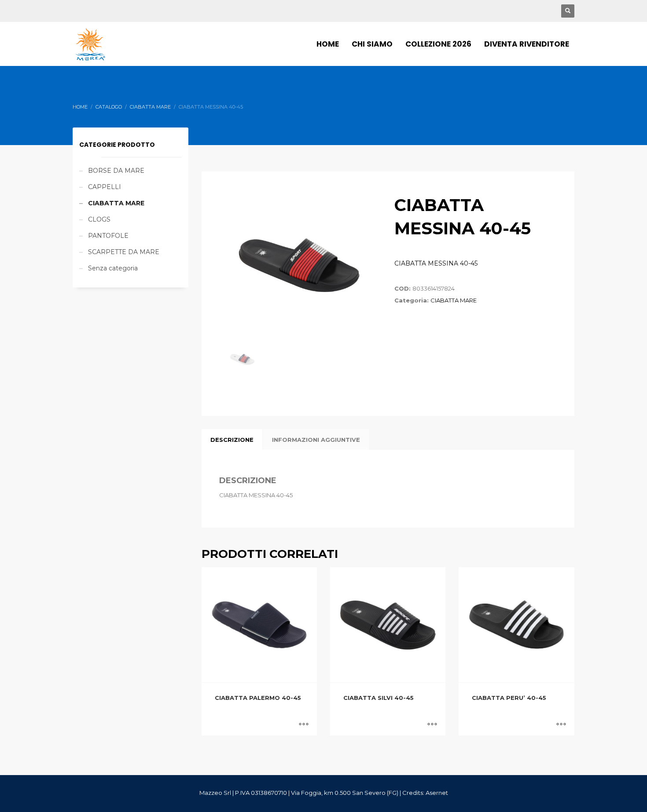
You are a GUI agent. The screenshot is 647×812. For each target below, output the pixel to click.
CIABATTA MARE (453, 300)
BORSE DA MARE (116, 171)
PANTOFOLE (108, 236)
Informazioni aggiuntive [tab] (316, 439)
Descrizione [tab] (232, 439)
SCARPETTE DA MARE (123, 252)
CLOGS (99, 219)
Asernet (437, 792)
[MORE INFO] (303, 725)
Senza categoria (113, 268)
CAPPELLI (104, 187)
